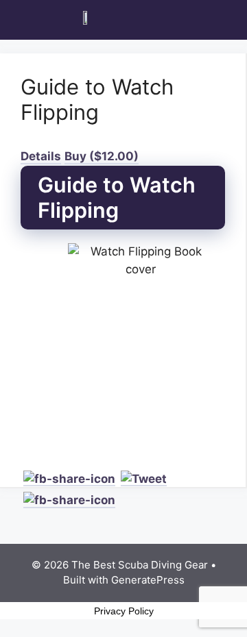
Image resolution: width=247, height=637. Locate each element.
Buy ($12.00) (101, 156)
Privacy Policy (124, 610)
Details (41, 156)
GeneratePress (148, 579)
